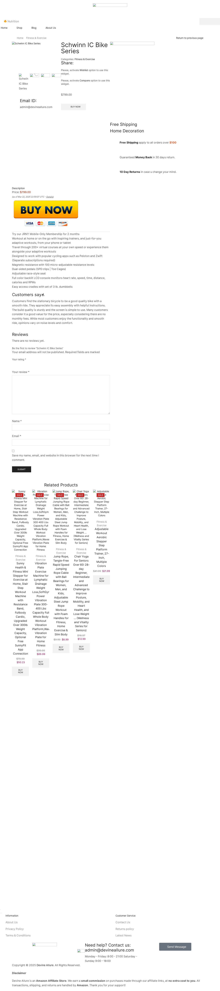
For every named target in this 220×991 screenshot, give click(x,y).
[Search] (209, 21)
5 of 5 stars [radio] (48, 364)
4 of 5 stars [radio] (37, 364)
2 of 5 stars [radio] (19, 364)
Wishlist (84, 70)
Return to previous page (189, 37)
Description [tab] (18, 188)
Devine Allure (45, 965)
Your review (20, 372)
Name (17, 421)
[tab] (61, 188)
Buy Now (20, 671)
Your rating (19, 359)
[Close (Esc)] (0, 909)
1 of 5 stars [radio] (13, 364)
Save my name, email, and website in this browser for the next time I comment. (55, 458)
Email (16, 436)
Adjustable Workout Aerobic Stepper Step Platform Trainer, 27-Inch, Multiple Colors (101, 547)
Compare (85, 80)
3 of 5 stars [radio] (27, 364)
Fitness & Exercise (36, 37)
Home (20, 37)
